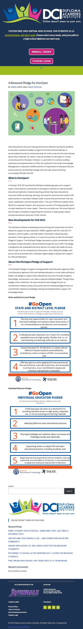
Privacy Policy (13, 606)
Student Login (42, 61)
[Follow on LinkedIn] (58, 607)
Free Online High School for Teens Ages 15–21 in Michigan (37, 561)
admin (13, 87)
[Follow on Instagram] (53, 607)
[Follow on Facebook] (45, 607)
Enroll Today (41, 51)
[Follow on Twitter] (49, 607)
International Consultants (18, 626)
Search (11, 486)
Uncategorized (35, 87)
